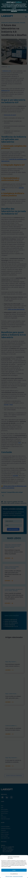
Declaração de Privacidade (18, 876)
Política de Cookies (8, 876)
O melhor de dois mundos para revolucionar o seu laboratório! (14, 10)
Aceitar (14, 870)
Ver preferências (14, 873)
